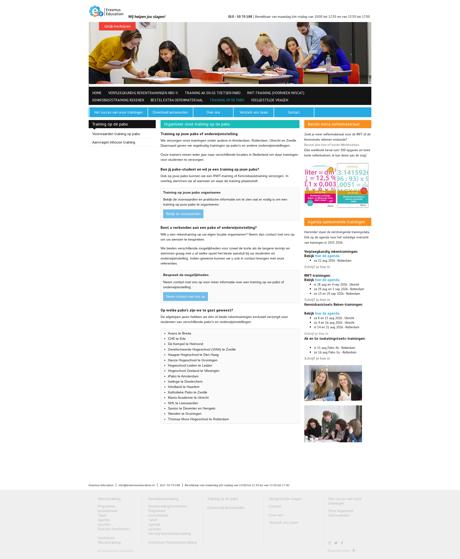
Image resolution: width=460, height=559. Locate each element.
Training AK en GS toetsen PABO (213, 93)
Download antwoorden (170, 112)
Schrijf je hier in (317, 267)
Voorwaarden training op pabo (116, 134)
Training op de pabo (227, 100)
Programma (106, 506)
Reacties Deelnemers (114, 529)
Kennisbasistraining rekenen (118, 100)
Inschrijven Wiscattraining (109, 540)
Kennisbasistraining (163, 498)
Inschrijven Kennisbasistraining (172, 542)
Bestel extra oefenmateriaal (177, 100)
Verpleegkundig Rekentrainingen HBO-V (143, 93)
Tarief (102, 515)
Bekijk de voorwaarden (183, 214)
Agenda (103, 520)
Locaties (104, 524)
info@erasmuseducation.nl (137, 485)
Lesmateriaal (108, 510)
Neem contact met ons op (185, 296)
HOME (97, 93)
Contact (294, 112)
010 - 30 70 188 (240, 16)
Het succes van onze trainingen (118, 112)
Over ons (213, 112)
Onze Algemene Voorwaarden (340, 513)
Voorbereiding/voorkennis (167, 506)
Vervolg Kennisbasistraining (169, 533)
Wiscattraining (109, 498)
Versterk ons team (254, 112)
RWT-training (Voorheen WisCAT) (275, 93)
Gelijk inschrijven (117, 26)
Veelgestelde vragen (269, 100)
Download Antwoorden (226, 507)
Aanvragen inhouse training (113, 142)
